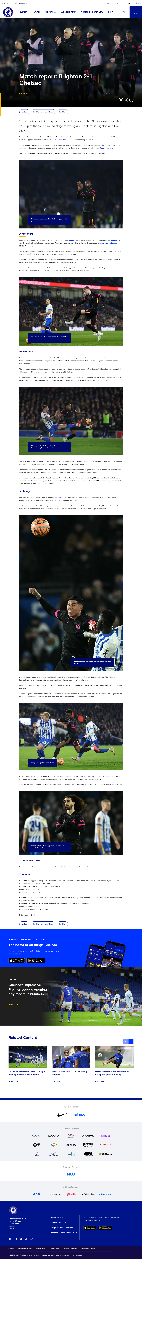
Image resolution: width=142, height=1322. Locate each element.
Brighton (62, 112)
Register (115, 3)
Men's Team (51, 12)
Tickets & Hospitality (92, 12)
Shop (110, 12)
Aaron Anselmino (107, 243)
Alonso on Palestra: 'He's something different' (69, 1073)
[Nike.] (130, 3)
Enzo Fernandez (61, 497)
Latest (23, 12)
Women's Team (68, 12)
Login (106, 3)
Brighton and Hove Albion (43, 112)
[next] (130, 1041)
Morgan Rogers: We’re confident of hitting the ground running (112, 1073)
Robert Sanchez (106, 148)
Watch (37, 12)
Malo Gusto (73, 240)
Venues (5, 3)
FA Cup (24, 112)
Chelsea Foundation (19, 3)
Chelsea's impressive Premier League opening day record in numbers (27, 1073)
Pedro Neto (115, 240)
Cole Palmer (63, 140)
